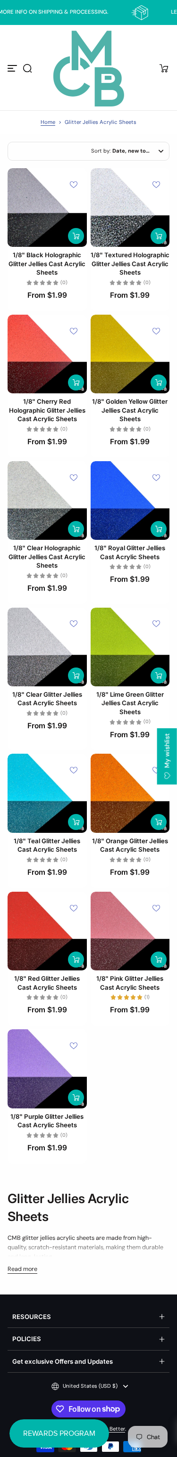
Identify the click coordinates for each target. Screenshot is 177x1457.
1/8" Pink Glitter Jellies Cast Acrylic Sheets (129, 983)
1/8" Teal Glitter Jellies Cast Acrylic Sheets (47, 845)
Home (48, 122)
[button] (27, 68)
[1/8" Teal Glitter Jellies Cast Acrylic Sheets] (47, 793)
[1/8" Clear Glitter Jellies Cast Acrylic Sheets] (47, 647)
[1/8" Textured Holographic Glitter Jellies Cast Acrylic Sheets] (130, 207)
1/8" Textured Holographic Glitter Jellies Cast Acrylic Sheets (130, 263)
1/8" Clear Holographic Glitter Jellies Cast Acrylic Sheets (46, 556)
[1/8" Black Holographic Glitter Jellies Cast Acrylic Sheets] (47, 207)
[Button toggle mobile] (13, 68)
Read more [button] (22, 1269)
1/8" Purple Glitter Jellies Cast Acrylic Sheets (47, 1121)
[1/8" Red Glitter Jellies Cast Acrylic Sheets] (47, 931)
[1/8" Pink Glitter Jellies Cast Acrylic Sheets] (130, 931)
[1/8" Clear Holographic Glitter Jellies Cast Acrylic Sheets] (47, 500)
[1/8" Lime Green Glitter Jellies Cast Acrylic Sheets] (130, 647)
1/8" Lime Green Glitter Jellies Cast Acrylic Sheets (130, 703)
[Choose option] (76, 236)
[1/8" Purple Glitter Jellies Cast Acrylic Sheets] (47, 1068)
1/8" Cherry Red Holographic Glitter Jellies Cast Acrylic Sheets (47, 410)
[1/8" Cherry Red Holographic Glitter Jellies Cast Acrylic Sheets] (47, 354)
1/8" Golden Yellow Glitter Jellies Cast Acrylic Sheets (130, 410)
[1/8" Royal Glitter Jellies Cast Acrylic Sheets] (130, 500)
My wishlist (167, 751)
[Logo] (88, 68)
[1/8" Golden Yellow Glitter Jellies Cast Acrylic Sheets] (130, 354)
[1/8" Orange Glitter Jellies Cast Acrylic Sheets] (130, 793)
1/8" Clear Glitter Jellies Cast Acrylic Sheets (47, 699)
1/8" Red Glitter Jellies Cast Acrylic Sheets (47, 983)
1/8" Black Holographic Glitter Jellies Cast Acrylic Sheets (46, 263)
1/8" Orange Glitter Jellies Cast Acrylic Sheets (130, 845)
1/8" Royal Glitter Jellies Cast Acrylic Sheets (129, 552)
